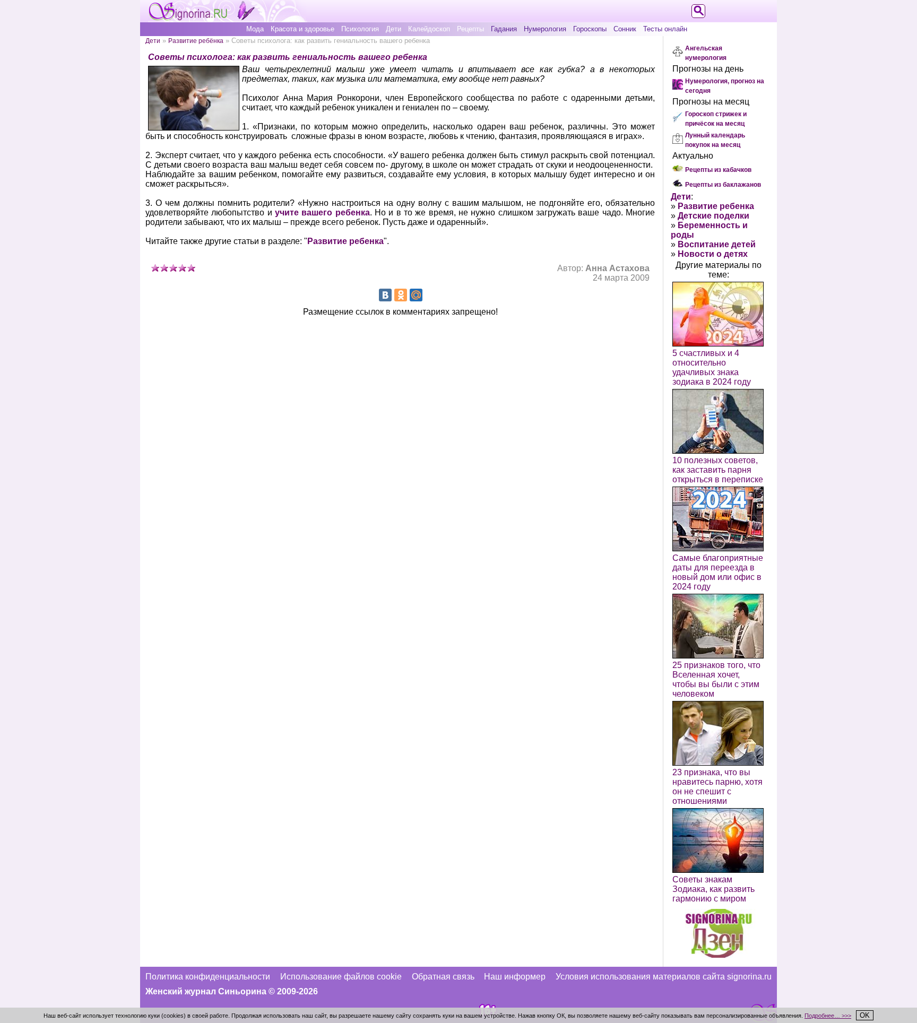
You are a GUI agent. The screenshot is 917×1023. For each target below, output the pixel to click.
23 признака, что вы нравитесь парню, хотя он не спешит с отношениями (717, 786)
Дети (393, 29)
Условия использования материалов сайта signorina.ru (664, 976)
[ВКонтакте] (385, 295)
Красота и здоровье (302, 29)
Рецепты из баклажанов (723, 184)
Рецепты (470, 29)
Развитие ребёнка (195, 40)
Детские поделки (713, 215)
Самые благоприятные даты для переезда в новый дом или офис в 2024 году (717, 572)
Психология (360, 29)
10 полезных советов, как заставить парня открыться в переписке (717, 470)
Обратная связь (443, 976)
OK (865, 1015)
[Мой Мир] (416, 295)
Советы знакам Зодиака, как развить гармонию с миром (713, 889)
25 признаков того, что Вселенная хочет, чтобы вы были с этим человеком (716, 679)
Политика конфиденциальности (207, 976)
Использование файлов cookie (341, 976)
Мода (255, 29)
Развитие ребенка (345, 241)
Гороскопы (590, 29)
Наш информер (515, 976)
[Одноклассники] (400, 295)
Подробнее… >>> (827, 1015)
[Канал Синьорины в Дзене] (718, 954)
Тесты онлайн (665, 29)
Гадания (504, 29)
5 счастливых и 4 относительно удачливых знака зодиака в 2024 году (711, 367)
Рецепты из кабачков (718, 170)
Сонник (624, 29)
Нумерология (545, 29)
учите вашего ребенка (322, 212)
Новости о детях (713, 253)
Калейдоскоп (429, 29)
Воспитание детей (717, 244)
